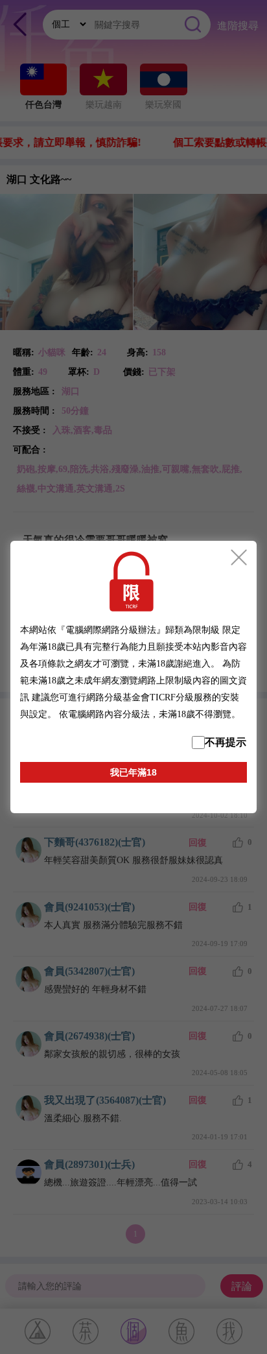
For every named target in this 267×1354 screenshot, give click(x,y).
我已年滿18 (133, 772)
